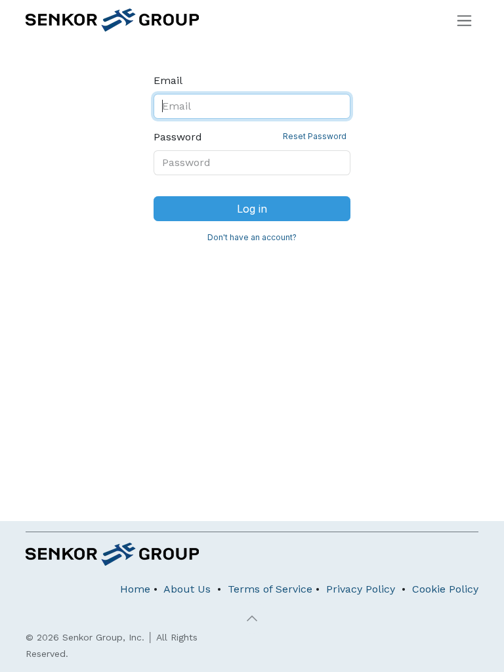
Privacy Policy (360, 589)
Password (250, 137)
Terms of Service (270, 589)
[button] (252, 618)
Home (135, 589)
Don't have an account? (252, 237)
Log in (252, 208)
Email (168, 80)
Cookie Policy (445, 589)
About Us (187, 589)
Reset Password (314, 136)
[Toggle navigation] (464, 20)
